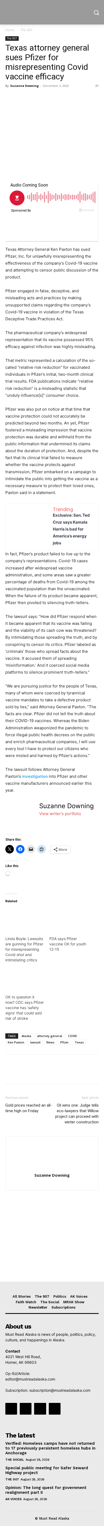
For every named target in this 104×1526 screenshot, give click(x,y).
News (50, 1042)
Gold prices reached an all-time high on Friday (28, 1108)
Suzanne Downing (24, 86)
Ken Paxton (16, 1042)
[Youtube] (55, 1409)
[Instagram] (25, 1409)
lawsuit (35, 1042)
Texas (79, 1042)
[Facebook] (10, 97)
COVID (72, 1036)
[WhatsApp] (47, 97)
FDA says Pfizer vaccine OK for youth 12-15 (67, 944)
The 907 (27, 30)
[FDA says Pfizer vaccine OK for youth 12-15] (68, 919)
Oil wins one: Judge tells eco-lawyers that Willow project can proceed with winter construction (77, 1113)
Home (10, 30)
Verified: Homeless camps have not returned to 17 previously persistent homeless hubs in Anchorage (50, 1448)
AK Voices (13, 1499)
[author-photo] (52, 1167)
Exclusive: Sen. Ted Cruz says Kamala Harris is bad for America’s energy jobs (71, 529)
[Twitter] (23, 97)
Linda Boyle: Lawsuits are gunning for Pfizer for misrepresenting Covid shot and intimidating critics (24, 949)
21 (97, 86)
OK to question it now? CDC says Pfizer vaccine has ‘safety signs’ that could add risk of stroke (24, 1008)
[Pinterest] (35, 97)
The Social (14, 1460)
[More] (60, 97)
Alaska (26, 1036)
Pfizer (64, 1042)
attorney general (49, 1036)
